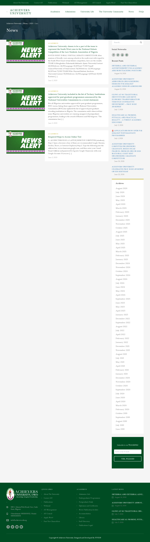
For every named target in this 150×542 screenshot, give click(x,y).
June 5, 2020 (52, 80)
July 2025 (120, 235)
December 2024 (123, 263)
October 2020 (122, 385)
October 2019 (121, 413)
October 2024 (122, 271)
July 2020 (120, 393)
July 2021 (120, 358)
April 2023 (120, 310)
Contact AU (38, 3)
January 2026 (122, 216)
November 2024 (123, 267)
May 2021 (120, 362)
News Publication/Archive (88, 510)
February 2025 (122, 255)
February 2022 (122, 338)
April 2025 (120, 247)
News (131, 11)
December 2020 (123, 378)
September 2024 (123, 275)
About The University (21, 3)
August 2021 (121, 354)
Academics (55, 11)
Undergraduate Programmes (89, 498)
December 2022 (123, 318)
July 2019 (120, 425)
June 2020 (120, 397)
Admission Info (84, 494)
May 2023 (120, 307)
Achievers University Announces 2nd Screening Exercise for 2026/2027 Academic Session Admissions (127, 82)
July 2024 (120, 283)
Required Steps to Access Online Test (64, 137)
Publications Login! (86, 525)
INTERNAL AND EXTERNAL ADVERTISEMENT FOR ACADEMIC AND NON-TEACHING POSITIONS (127, 68)
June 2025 (120, 239)
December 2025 (123, 220)
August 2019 (121, 421)
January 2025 (122, 259)
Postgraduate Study (86, 502)
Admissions (70, 11)
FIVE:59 (98, 538)
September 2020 (123, 389)
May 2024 (120, 291)
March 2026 (121, 208)
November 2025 (123, 224)
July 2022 (120, 330)
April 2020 (120, 401)
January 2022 (122, 342)
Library (82, 518)
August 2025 (121, 232)
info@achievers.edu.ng (19, 520)
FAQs (141, 11)
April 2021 (120, 366)
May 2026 (120, 200)
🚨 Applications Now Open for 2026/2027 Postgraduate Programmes (127, 133)
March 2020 (121, 405)
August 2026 (121, 188)
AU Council (96, 3)
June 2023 (120, 303)
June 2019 (120, 429)
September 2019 (123, 417)
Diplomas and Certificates (88, 506)
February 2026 (122, 212)
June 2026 (120, 196)
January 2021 (122, 374)
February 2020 (122, 409)
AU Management (80, 3)
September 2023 (123, 299)
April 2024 (120, 295)
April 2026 (120, 204)
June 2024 (120, 287)
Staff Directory (84, 521)
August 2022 (121, 326)
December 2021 (122, 346)
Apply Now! (110, 3)
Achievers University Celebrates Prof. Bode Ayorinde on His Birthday (128, 169)
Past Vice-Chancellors (129, 3)
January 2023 (122, 314)
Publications (52, 3)
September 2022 (123, 322)
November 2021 (123, 350)
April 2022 (120, 334)
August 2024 (121, 279)
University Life (87, 11)
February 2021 (122, 370)
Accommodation (85, 514)
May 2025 (120, 243)
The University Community (111, 11)
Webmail (65, 3)
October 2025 (121, 228)
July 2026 (120, 192)
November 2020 (123, 382)
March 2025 (121, 251)
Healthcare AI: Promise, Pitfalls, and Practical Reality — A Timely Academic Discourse (126, 118)
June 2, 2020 (52, 157)
